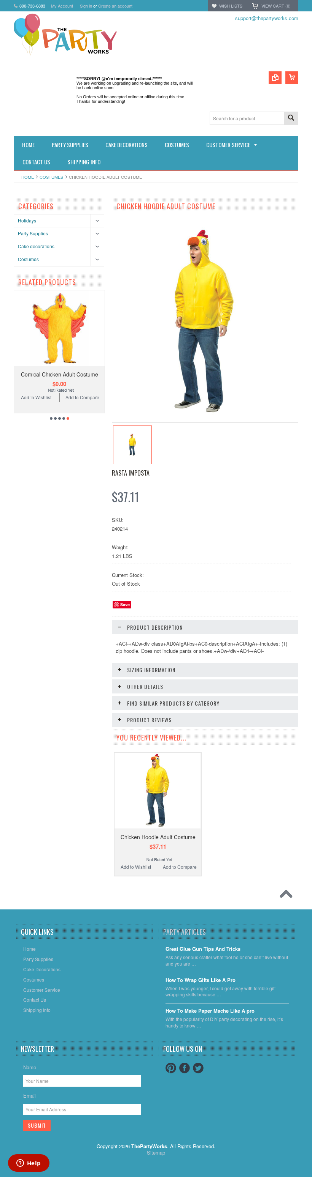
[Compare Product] (275, 77)
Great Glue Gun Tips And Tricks (203, 949)
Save (125, 604)
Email (29, 1095)
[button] (311, 1176)
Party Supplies (33, 233)
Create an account (115, 6)
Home (27, 177)
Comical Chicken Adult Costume (59, 374)
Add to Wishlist (36, 397)
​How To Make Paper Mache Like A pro (210, 1011)
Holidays (27, 220)
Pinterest (171, 1068)
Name (29, 1067)
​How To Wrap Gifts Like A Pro (201, 980)
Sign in (86, 6)
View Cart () (276, 6)
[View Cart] (291, 77)
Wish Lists (230, 6)
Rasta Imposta (131, 472)
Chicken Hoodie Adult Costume (158, 837)
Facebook (184, 1068)
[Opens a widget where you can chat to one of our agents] (28, 1163)
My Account (62, 6)
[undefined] (204, 414)
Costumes (51, 177)
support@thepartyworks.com (266, 18)
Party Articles (184, 932)
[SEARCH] (291, 118)
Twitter (198, 1068)
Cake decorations (36, 246)
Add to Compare (82, 397)
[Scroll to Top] (288, 896)
